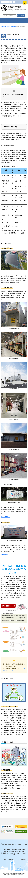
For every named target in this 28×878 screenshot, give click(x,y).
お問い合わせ (24, 859)
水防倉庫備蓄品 (5, 555)
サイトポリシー (10, 859)
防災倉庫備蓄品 (5, 517)
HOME (5, 859)
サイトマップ (17, 859)
